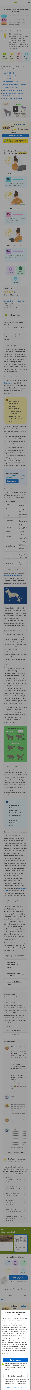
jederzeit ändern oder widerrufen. (20, 1348)
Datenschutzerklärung (9, 1331)
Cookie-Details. (22, 1331)
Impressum (21, 1387)
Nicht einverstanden (15, 1376)
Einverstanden (15, 1360)
